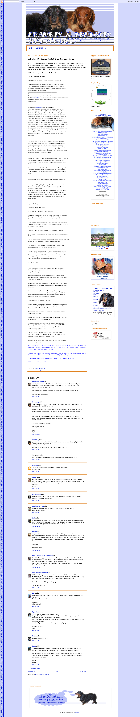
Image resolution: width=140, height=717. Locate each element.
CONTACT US (41, 48)
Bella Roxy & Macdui (38, 381)
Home (57, 671)
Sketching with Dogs (38, 506)
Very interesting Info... (38, 370)
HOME (30, 48)
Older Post (83, 671)
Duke (33, 593)
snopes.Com (55, 96)
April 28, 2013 (36, 664)
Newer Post (31, 671)
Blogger (77, 712)
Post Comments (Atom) (42, 674)
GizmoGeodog (36, 494)
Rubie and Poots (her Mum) (40, 572)
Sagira (34, 636)
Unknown (35, 465)
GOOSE (34, 477)
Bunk (33, 518)
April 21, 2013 (36, 567)
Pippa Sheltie (35, 612)
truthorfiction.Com (37, 97)
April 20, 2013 (36, 396)
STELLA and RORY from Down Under (42, 555)
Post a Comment (35, 668)
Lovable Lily (35, 402)
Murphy (34, 531)
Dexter (34, 646)
